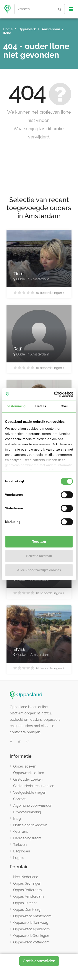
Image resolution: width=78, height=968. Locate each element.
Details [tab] (40, 406)
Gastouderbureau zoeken (33, 786)
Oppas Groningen (27, 883)
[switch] (67, 494)
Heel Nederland (25, 877)
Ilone (7, 33)
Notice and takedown (30, 825)
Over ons (20, 832)
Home (8, 29)
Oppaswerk (27, 29)
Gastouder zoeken (27, 779)
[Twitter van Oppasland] (19, 741)
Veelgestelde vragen (29, 792)
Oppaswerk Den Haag (30, 923)
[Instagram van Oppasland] (27, 741)
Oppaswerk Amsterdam (32, 916)
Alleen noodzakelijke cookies (39, 570)
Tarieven (20, 845)
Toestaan (39, 541)
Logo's (18, 858)
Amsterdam (51, 29)
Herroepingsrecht (27, 838)
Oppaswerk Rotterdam (31, 942)
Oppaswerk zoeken (28, 773)
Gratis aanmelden (39, 961)
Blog (17, 818)
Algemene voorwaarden (32, 805)
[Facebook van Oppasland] (11, 741)
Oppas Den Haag (27, 909)
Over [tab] (64, 406)
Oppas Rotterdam (27, 890)
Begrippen (21, 851)
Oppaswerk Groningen (31, 936)
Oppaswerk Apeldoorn (31, 929)
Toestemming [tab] (15, 406)
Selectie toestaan (39, 556)
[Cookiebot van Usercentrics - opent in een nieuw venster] (55, 394)
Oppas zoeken (24, 766)
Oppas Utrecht (25, 903)
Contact (19, 799)
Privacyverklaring (27, 812)
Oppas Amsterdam (28, 896)
